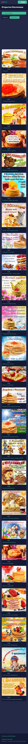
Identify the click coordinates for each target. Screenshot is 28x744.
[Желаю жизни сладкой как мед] (14, 395)
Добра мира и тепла (8, 364)
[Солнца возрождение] (14, 473)
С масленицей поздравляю (10, 645)
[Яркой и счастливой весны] (14, 160)
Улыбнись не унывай (8, 252)
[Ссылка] (4, 2)
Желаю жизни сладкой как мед (11, 406)
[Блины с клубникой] (14, 374)
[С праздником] (14, 114)
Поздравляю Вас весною (9, 334)
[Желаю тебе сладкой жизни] (14, 215)
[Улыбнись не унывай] (14, 241)
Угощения (5, 71)
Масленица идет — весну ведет (11, 273)
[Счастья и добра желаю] (14, 288)
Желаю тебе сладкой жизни (10, 230)
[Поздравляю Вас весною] (14, 318)
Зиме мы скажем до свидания (11, 518)
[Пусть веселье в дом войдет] (14, 599)
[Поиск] (14, 2)
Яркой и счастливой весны (10, 170)
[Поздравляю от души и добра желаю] (14, 447)
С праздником (6, 128)
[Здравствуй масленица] (14, 530)
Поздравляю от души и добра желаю (13, 458)
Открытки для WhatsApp (8, 736)
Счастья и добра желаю (9, 303)
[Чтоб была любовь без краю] (14, 185)
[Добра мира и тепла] (14, 348)
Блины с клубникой (8, 385)
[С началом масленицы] (14, 85)
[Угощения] (14, 58)
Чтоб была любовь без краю (10, 200)
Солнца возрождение (9, 488)
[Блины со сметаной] (14, 552)
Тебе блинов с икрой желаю (10, 436)
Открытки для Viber (7, 739)
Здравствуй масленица (9, 542)
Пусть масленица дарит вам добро (12, 699)
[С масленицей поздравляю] (14, 629)
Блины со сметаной (8, 563)
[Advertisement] (14, 34)
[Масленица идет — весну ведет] (14, 262)
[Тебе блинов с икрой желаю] (14, 421)
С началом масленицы (9, 101)
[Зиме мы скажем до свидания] (14, 503)
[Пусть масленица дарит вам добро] (14, 687)
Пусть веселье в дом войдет (10, 615)
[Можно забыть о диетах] (14, 138)
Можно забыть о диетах (9, 150)
